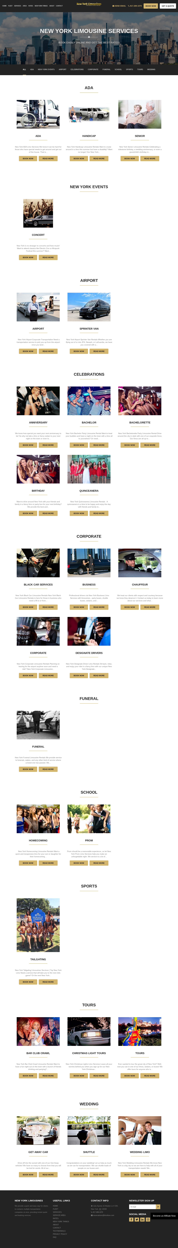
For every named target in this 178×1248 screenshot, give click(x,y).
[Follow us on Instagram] (148, 1220)
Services (57, 1212)
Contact (57, 1228)
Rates (56, 1218)
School (89, 792)
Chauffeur (140, 584)
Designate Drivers (89, 653)
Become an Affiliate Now (164, 1216)
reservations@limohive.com (103, 1215)
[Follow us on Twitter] (137, 1220)
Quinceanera (89, 490)
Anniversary (38, 422)
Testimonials (59, 1231)
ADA (89, 88)
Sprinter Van (89, 328)
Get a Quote (168, 6)
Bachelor (89, 422)
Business (89, 584)
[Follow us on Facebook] (131, 1220)
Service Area (59, 1215)
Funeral (89, 698)
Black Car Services (38, 584)
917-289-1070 (98, 1212)
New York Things (61, 1222)
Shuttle (89, 1152)
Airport (89, 280)
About (56, 1225)
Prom (89, 840)
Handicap (89, 136)
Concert (38, 234)
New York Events (89, 187)
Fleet (55, 1209)
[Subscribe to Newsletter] (158, 1206)
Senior (140, 136)
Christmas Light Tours (89, 1053)
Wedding (89, 1104)
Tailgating (38, 959)
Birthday (38, 490)
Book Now (151, 6)
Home (55, 1206)
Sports (89, 886)
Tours (89, 1005)
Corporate (89, 536)
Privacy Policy (60, 1234)
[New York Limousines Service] (89, 3)
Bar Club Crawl (38, 1053)
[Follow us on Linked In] (142, 1220)
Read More (48, 159)
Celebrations (89, 374)
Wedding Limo (140, 1152)
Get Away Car (38, 1152)
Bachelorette (139, 422)
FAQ (54, 1237)
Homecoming (38, 840)
